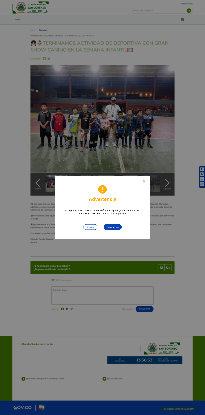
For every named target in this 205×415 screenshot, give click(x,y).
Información (113, 227)
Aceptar (90, 227)
